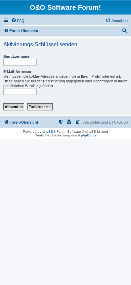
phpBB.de (89, 135)
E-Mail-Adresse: (17, 72)
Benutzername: (17, 56)
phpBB (47, 131)
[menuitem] (18, 21)
